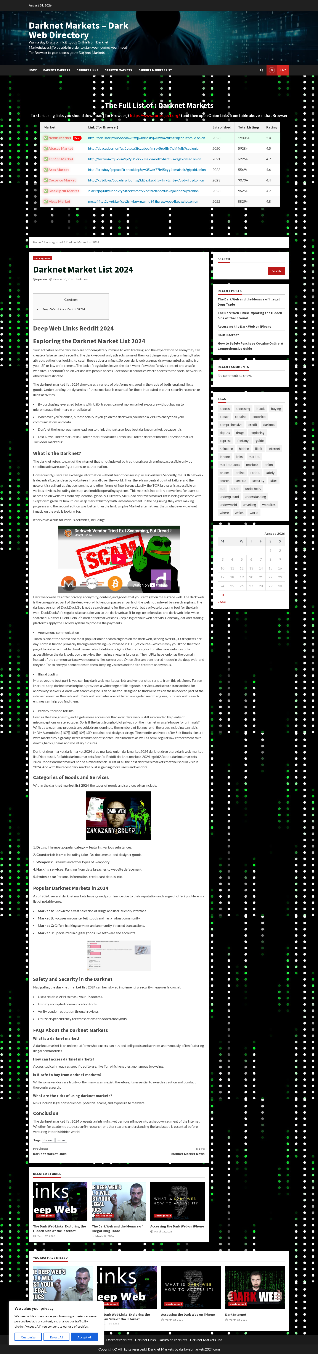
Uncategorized (42, 258)
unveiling (249, 504)
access (225, 408)
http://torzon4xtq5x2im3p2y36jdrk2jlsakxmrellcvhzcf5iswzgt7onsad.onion (144, 159)
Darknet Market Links (50, 1151)
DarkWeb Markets (118, 70)
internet (274, 448)
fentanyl (243, 440)
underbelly (253, 488)
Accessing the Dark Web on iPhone (177, 1201)
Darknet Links (87, 70)
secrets (241, 480)
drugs (240, 432)
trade (235, 488)
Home (33, 70)
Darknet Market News (187, 1151)
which (239, 512)
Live (283, 70)
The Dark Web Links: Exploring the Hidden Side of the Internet (60, 1201)
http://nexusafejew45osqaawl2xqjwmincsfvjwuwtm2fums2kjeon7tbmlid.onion (146, 138)
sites (273, 480)
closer (224, 416)
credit (252, 424)
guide (259, 440)
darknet (48, 1140)
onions (225, 472)
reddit (255, 472)
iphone (225, 456)
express (225, 440)
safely (270, 472)
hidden (244, 448)
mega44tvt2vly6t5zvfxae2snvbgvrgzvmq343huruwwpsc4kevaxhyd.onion (143, 201)
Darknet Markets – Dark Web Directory (78, 30)
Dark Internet (228, 335)
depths (225, 432)
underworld (228, 504)
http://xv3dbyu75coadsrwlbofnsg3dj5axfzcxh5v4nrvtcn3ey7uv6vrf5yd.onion (146, 180)
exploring (258, 432)
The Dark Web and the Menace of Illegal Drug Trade (119, 1201)
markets (252, 464)
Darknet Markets (56, 70)
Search (224, 259)
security (258, 480)
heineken (226, 448)
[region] (56, 1323)
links (239, 456)
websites (269, 504)
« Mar (222, 602)
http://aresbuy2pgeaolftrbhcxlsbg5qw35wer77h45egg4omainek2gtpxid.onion (147, 169)
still (222, 488)
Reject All (56, 1337)
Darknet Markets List (155, 70)
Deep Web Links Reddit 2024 (63, 309)
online (240, 472)
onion (269, 464)
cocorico (259, 416)
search (225, 480)
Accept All (84, 1337)
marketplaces (230, 464)
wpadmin (41, 279)
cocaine (240, 416)
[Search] (261, 70)
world (254, 512)
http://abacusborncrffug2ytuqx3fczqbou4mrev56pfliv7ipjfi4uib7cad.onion (144, 148)
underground (229, 496)
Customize (28, 1337)
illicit (258, 448)
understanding (255, 496)
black (260, 408)
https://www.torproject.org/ (155, 115)
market (61, 1140)
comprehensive (231, 424)
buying (276, 408)
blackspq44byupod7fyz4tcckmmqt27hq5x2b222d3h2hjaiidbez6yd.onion (143, 191)
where (224, 512)
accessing (243, 408)
